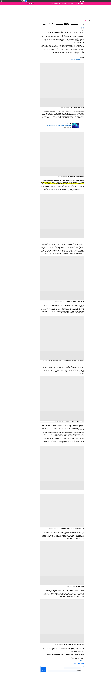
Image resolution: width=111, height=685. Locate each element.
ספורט (74, 1)
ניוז (76, 3)
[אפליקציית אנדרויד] (33, 3)
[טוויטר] (30, 3)
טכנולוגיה (44, 1)
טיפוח (66, 3)
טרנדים (69, 3)
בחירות (70, 1)
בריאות (52, 1)
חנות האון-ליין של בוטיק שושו (77, 59)
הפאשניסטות (73, 3)
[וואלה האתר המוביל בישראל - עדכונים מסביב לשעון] (82, 1)
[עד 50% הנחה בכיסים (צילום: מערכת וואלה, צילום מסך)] (62, 564)
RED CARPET (61, 3)
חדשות (78, 1)
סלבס (63, 1)
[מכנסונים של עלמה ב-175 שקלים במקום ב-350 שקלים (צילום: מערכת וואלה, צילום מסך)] (62, 399)
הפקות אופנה (56, 3)
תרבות (66, 1)
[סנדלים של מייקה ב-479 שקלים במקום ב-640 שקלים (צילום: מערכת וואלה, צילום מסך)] (62, 279)
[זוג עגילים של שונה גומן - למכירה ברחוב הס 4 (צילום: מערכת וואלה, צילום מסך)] (62, 155)
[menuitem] (77, 1)
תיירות (49, 1)
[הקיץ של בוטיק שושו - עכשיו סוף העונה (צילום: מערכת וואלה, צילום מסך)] (62, 86)
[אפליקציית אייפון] (31, 3)
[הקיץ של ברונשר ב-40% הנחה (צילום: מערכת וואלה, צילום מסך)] (62, 469)
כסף (59, 1)
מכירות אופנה (82, 660)
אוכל (56, 1)
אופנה (40, 1)
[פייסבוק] (28, 3)
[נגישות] (1, 1)
